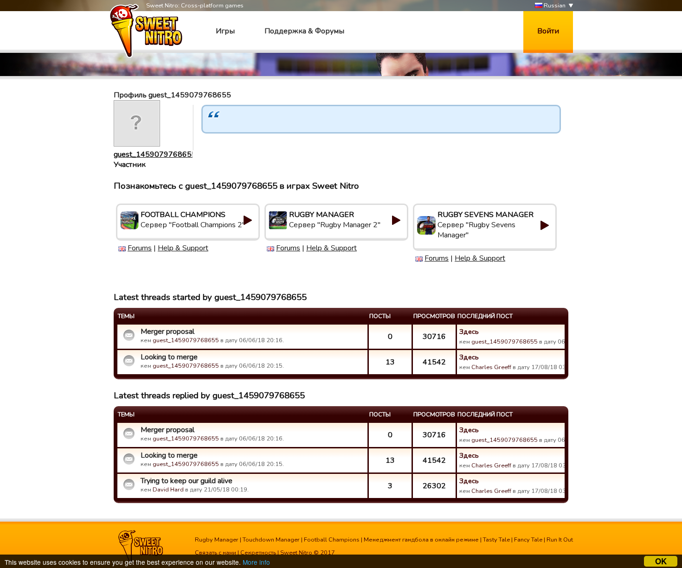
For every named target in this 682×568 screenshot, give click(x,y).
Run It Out (560, 540)
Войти (548, 31)
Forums (140, 248)
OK (661, 561)
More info (256, 562)
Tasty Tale (496, 540)
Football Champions (332, 540)
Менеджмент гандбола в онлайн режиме (421, 540)
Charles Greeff (491, 367)
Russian (554, 5)
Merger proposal (167, 331)
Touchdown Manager (271, 540)
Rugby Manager (216, 540)
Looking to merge (169, 357)
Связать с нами (215, 553)
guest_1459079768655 (155, 154)
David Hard (168, 489)
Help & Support (183, 248)
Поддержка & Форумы (304, 31)
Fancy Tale (528, 540)
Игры (225, 31)
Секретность (258, 553)
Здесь (469, 331)
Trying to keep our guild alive (186, 481)
